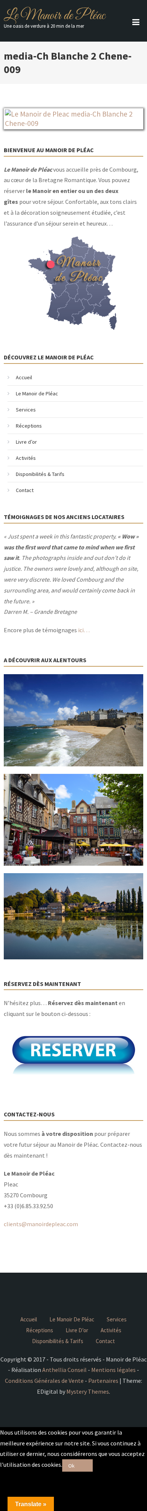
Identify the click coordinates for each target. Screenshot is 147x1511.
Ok (71, 1465)
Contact (25, 490)
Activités (26, 458)
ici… (84, 630)
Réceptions (29, 425)
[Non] (87, 1465)
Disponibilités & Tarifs (40, 474)
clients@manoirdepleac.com (41, 1224)
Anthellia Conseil (64, 1369)
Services (26, 409)
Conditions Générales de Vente (44, 1380)
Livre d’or (26, 441)
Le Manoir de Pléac (54, 16)
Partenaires (103, 1380)
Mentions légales (113, 1369)
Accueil (24, 377)
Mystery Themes (87, 1391)
